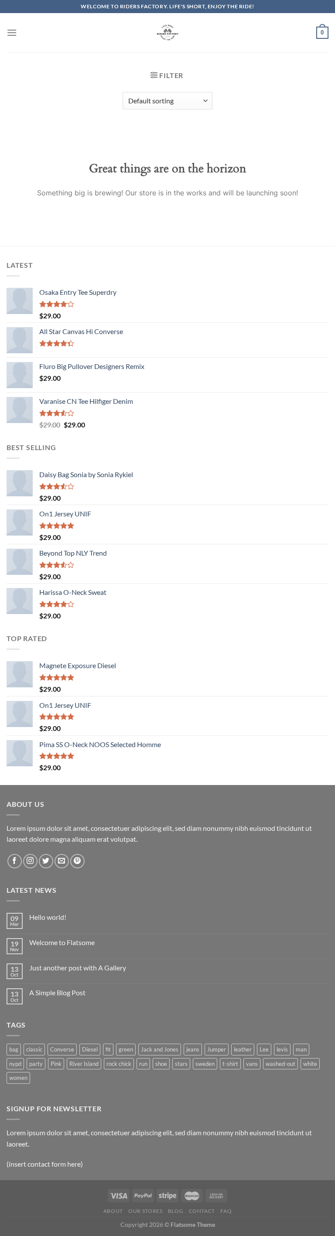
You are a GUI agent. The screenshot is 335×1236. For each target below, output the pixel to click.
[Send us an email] (62, 861)
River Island (84, 1063)
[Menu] (12, 32)
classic (34, 1049)
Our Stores (145, 1211)
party (36, 1063)
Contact (202, 1211)
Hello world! (47, 917)
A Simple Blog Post (57, 992)
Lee (264, 1049)
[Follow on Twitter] (46, 861)
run (143, 1063)
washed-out (280, 1063)
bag (13, 1049)
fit (108, 1049)
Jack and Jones (159, 1049)
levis (282, 1049)
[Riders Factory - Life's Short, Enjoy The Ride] (167, 32)
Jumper (216, 1049)
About (113, 1211)
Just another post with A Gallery (77, 967)
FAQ (226, 1211)
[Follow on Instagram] (30, 861)
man (301, 1049)
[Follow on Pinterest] (77, 861)
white (310, 1063)
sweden (205, 1063)
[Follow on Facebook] (14, 861)
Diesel (90, 1049)
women (18, 1077)
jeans (192, 1049)
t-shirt (230, 1063)
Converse (62, 1049)
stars (181, 1063)
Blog (175, 1211)
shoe (161, 1063)
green (126, 1049)
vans (252, 1063)
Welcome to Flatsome (62, 942)
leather (243, 1049)
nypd (15, 1063)
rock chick (118, 1063)
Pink (56, 1063)
